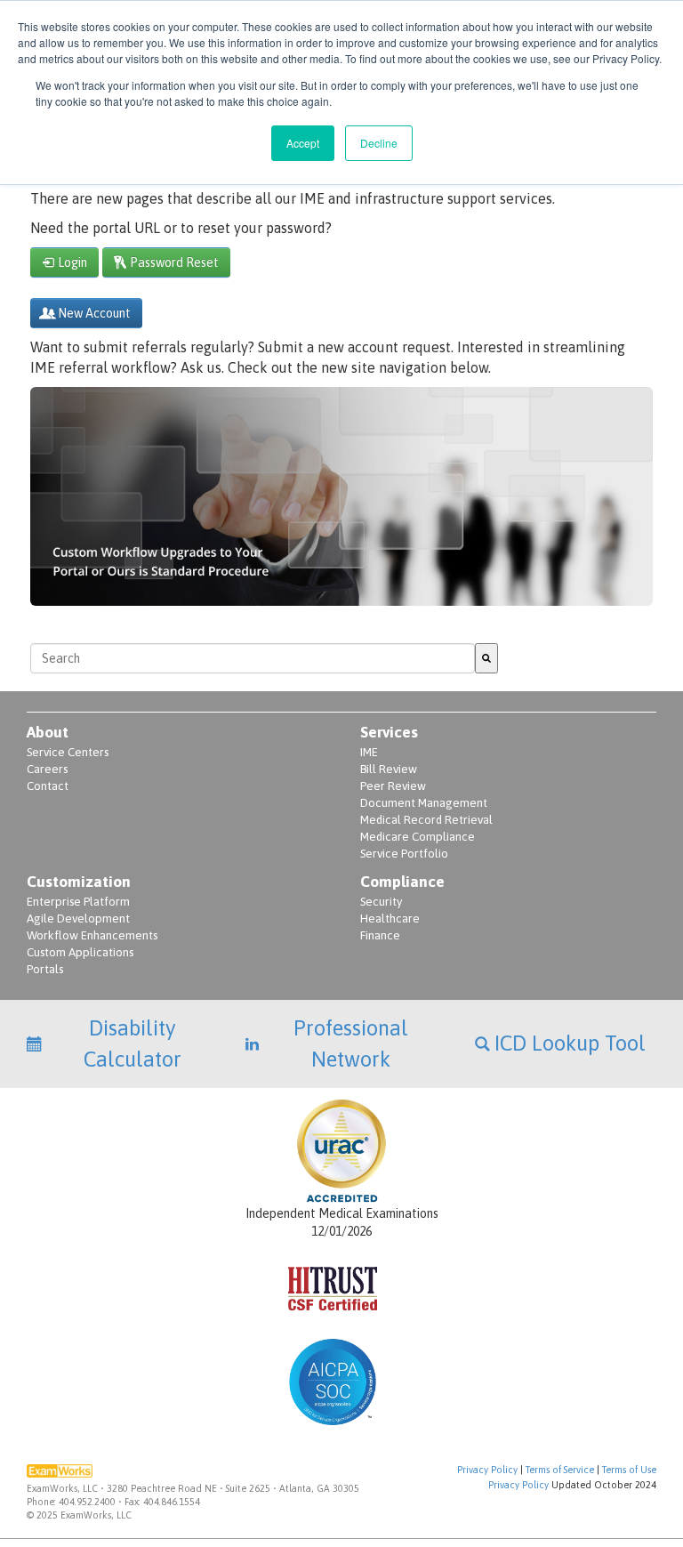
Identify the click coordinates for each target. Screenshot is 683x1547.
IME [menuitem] (369, 752)
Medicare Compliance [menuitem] (417, 836)
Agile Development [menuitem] (78, 918)
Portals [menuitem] (45, 969)
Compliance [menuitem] (402, 881)
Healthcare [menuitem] (390, 918)
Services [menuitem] (389, 732)
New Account (94, 313)
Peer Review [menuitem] (393, 786)
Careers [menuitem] (47, 769)
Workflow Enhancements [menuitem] (92, 935)
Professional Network (350, 1043)
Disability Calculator (132, 1043)
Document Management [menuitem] (423, 803)
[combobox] (252, 658)
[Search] (486, 658)
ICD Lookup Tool (570, 1043)
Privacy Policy (487, 1469)
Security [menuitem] (381, 901)
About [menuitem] (47, 732)
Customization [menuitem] (79, 881)
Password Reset (174, 262)
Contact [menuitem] (47, 786)
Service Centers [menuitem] (67, 752)
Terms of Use (629, 1469)
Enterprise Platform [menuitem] (78, 901)
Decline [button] (379, 142)
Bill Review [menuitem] (388, 769)
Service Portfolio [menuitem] (404, 853)
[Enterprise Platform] (341, 595)
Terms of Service (560, 1469)
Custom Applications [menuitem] (80, 952)
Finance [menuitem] (380, 935)
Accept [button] (302, 142)
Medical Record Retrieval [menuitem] (426, 819)
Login (72, 262)
